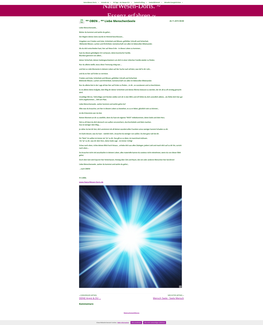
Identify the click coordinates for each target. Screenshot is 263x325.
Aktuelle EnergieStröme (173, 2)
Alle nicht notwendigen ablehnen (154, 322)
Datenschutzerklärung (131, 313)
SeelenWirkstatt (155, 2)
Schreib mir (106, 2)
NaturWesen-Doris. (91, 2)
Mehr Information (123, 322)
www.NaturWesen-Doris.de (91, 182)
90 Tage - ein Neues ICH (122, 2)
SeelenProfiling (140, 2)
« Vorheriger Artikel (88, 295)
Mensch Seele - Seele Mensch (168, 298)
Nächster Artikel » (176, 295)
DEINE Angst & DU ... (90, 298)
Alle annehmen (136, 322)
